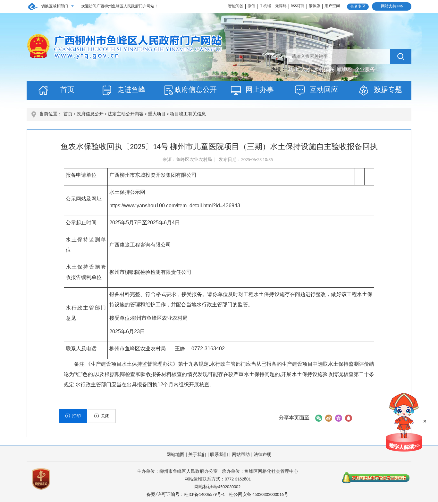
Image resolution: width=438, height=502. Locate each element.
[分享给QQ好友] (348, 418)
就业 (293, 69)
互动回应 (324, 90)
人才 (306, 69)
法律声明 (263, 455)
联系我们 (219, 455)
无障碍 (281, 6)
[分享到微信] (319, 418)
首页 (67, 90)
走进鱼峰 (131, 90)
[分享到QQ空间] (338, 418)
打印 (76, 416)
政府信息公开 (195, 90)
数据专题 (388, 90)
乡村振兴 (324, 69)
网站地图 (175, 455)
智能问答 (235, 6)
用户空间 (332, 6)
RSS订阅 (298, 6)
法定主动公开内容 (126, 114)
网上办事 (260, 90)
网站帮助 (241, 455)
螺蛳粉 (345, 69)
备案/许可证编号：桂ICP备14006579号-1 (186, 494)
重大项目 (157, 114)
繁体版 (314, 6)
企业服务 (365, 69)
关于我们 (197, 455)
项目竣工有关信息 (188, 114)
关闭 (105, 416)
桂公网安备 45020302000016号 (258, 494)
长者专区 (358, 7)
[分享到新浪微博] (328, 418)
